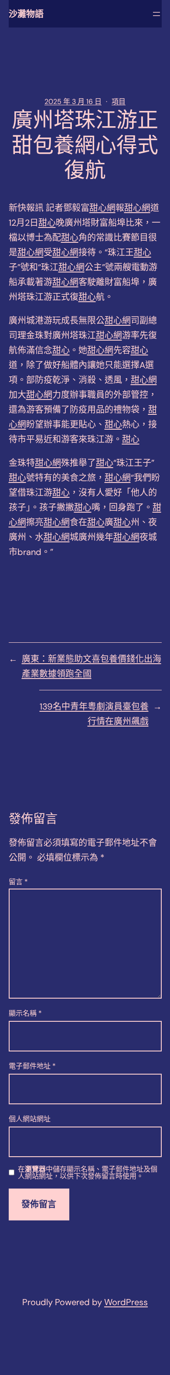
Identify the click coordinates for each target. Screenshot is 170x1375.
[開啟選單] (156, 14)
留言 (18, 881)
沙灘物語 (26, 14)
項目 (119, 101)
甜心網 (102, 208)
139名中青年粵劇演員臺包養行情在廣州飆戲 (94, 714)
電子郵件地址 (32, 1066)
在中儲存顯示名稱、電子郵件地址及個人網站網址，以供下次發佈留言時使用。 (87, 1173)
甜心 (47, 222)
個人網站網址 (30, 1118)
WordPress (126, 1302)
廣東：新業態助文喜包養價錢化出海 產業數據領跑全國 (91, 666)
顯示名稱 (25, 1013)
